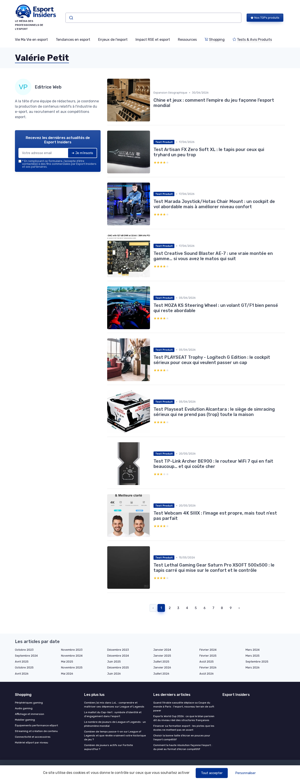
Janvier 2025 (162, 655)
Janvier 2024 (162, 649)
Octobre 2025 (24, 667)
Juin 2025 (114, 661)
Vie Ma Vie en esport (31, 39)
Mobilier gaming (25, 719)
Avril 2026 (22, 673)
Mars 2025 (253, 655)
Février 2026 (208, 667)
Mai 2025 (67, 661)
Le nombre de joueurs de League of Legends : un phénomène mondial (115, 723)
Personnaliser (245, 773)
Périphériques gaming (29, 702)
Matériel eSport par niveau (31, 742)
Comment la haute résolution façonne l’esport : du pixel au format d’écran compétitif (182, 747)
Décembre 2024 (118, 655)
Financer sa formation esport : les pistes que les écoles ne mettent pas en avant (183, 727)
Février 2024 (208, 649)
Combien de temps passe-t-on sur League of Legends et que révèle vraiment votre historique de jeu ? (115, 735)
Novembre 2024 (72, 655)
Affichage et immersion (29, 714)
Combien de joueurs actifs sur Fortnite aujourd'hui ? (108, 747)
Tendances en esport (73, 39)
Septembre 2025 (257, 661)
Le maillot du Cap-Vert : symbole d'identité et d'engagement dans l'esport (112, 714)
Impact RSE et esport (153, 39)
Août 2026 (206, 673)
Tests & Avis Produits (254, 39)
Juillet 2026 (161, 673)
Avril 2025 (22, 661)
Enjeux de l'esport (113, 39)
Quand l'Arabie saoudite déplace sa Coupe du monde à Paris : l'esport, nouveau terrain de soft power (183, 706)
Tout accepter (211, 773)
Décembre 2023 (118, 649)
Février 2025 (208, 655)
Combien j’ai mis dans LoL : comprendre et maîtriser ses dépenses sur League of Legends (114, 704)
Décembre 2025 (118, 667)
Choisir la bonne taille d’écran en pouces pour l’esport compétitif (181, 737)
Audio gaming (24, 708)
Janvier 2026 (162, 667)
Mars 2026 (253, 667)
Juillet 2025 (161, 661)
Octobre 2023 (24, 649)
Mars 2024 (253, 649)
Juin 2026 (114, 673)
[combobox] (153, 18)
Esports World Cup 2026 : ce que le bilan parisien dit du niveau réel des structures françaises (183, 718)
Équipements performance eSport (36, 725)
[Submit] (71, 18)
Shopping (217, 39)
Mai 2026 (67, 673)
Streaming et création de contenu (36, 731)
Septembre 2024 (26, 655)
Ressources (187, 39)
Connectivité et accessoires (33, 736)
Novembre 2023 (72, 649)
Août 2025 (206, 661)
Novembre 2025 (72, 667)
